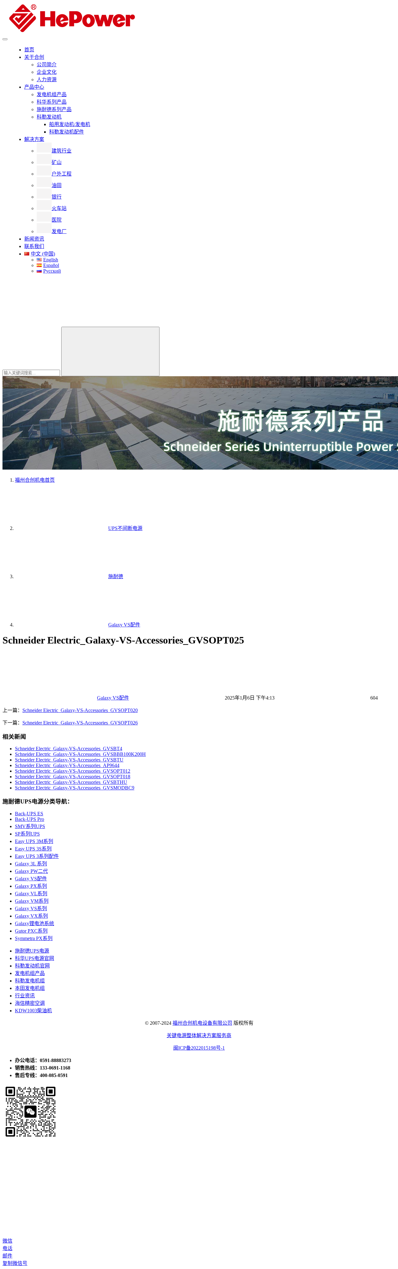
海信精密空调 (30, 1003)
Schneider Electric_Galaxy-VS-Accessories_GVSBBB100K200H (80, 754)
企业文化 (47, 72)
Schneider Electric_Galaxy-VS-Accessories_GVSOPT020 (80, 710)
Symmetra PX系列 (34, 938)
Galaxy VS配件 (113, 697)
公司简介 (47, 64)
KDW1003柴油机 (33, 1010)
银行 (57, 196)
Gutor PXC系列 (31, 931)
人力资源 (47, 79)
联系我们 (34, 246)
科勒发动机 (49, 116)
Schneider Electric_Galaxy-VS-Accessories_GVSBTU (69, 759)
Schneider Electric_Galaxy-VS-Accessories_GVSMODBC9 (74, 787)
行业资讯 (25, 995)
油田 (57, 185)
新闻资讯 (34, 238)
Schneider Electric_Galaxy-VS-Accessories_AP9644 (67, 765)
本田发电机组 (30, 988)
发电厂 (59, 231)
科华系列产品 (52, 102)
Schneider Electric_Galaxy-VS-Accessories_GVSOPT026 (80, 722)
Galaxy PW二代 (31, 871)
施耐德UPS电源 (32, 950)
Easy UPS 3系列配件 (37, 856)
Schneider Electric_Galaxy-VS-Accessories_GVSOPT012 (72, 771)
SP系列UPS (27, 833)
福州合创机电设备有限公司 (202, 1023)
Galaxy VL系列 (31, 893)
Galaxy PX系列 (31, 886)
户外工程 (62, 173)
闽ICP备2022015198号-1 (199, 1048)
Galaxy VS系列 (31, 908)
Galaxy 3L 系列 (31, 863)
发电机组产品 (52, 94)
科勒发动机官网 (32, 965)
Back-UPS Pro (29, 819)
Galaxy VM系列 (32, 901)
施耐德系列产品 (54, 109)
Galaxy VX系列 (31, 916)
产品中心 (34, 87)
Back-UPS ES (29, 813)
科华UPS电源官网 (34, 958)
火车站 (59, 208)
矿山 (57, 162)
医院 (57, 219)
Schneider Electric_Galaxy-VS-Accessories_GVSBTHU (71, 782)
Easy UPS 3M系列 (34, 841)
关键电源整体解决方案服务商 (199, 1035)
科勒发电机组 (30, 980)
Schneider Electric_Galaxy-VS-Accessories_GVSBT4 (68, 748)
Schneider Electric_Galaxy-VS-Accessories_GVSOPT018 (72, 776)
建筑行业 (62, 150)
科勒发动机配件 (66, 131)
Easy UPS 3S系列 (33, 848)
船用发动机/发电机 (69, 124)
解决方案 (34, 139)
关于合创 (34, 57)
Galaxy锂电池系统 (34, 923)
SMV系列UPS (30, 826)
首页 (29, 49)
